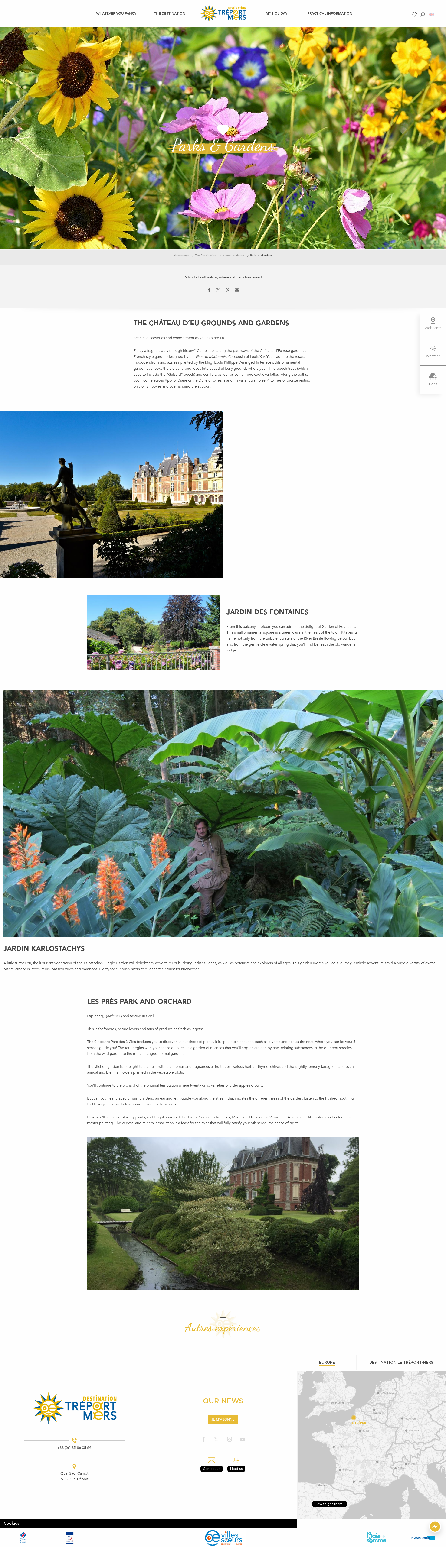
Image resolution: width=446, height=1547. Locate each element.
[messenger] (435, 1531)
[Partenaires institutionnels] (23, 1537)
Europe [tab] (327, 1362)
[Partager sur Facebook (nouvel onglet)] (209, 291)
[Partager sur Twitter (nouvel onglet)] (218, 291)
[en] (432, 14)
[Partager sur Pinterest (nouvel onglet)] (227, 291)
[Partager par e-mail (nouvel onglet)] (237, 291)
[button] (423, 14)
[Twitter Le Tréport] (216, 1439)
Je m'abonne (222, 1419)
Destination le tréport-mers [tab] (401, 1362)
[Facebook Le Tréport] (203, 1439)
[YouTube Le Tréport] (242, 1439)
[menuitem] (116, 13)
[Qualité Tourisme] (69, 1537)
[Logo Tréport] (74, 1408)
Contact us (211, 1468)
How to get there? (329, 1504)
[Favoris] (415, 14)
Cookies (11, 1523)
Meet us (236, 1468)
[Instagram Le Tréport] (229, 1439)
